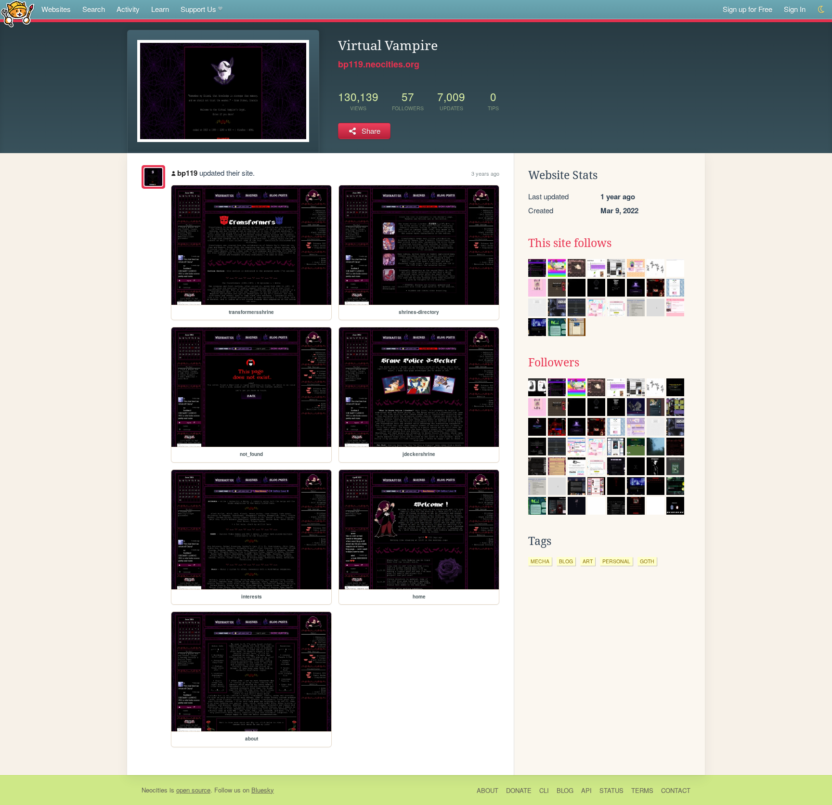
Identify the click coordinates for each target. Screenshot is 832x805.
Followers (553, 362)
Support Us (198, 9)
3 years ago (485, 173)
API (586, 790)
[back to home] (17, 13)
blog (566, 561)
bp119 (187, 173)
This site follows (569, 243)
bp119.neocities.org (378, 64)
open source (193, 789)
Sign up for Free (747, 9)
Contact (675, 790)
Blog (565, 790)
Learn (160, 9)
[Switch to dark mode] (821, 9)
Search (93, 9)
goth (647, 561)
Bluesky (262, 789)
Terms (642, 790)
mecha (540, 561)
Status (611, 790)
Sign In (795, 9)
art (588, 561)
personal (616, 561)
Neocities (155, 789)
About (487, 790)
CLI (544, 790)
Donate (519, 790)
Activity (128, 9)
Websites (56, 9)
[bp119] (153, 177)
